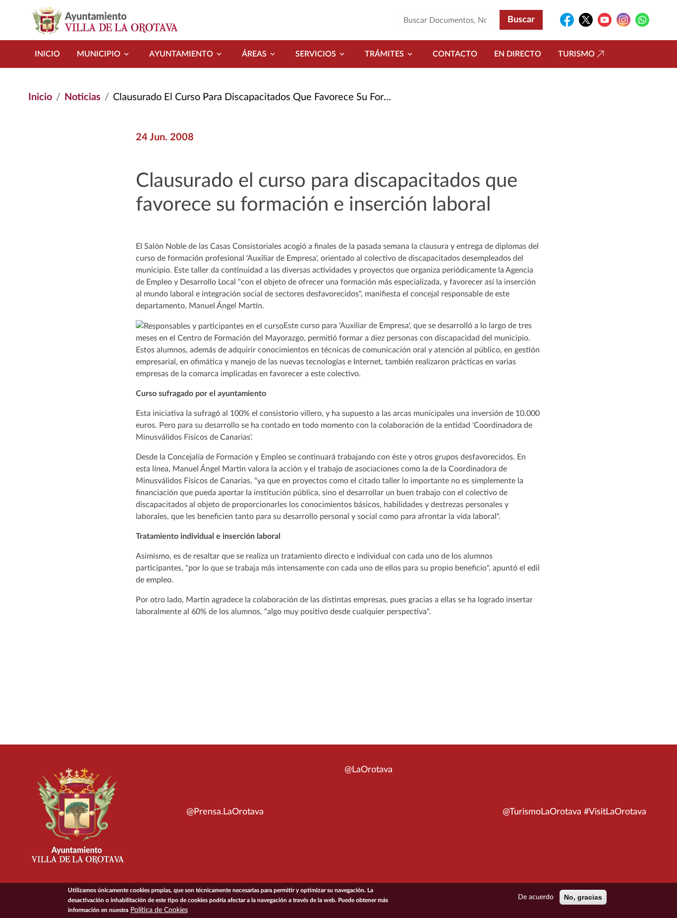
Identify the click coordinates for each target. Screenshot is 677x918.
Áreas (254, 54)
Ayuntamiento (181, 54)
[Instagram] (623, 20)
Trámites (384, 54)
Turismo (576, 54)
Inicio (47, 54)
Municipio (98, 54)
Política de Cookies (159, 910)
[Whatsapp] (642, 20)
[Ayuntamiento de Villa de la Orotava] (76, 821)
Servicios (315, 54)
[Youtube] (605, 20)
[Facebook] (567, 20)
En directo (517, 54)
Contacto (455, 54)
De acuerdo (536, 897)
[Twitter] (586, 20)
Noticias (82, 97)
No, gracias (583, 897)
